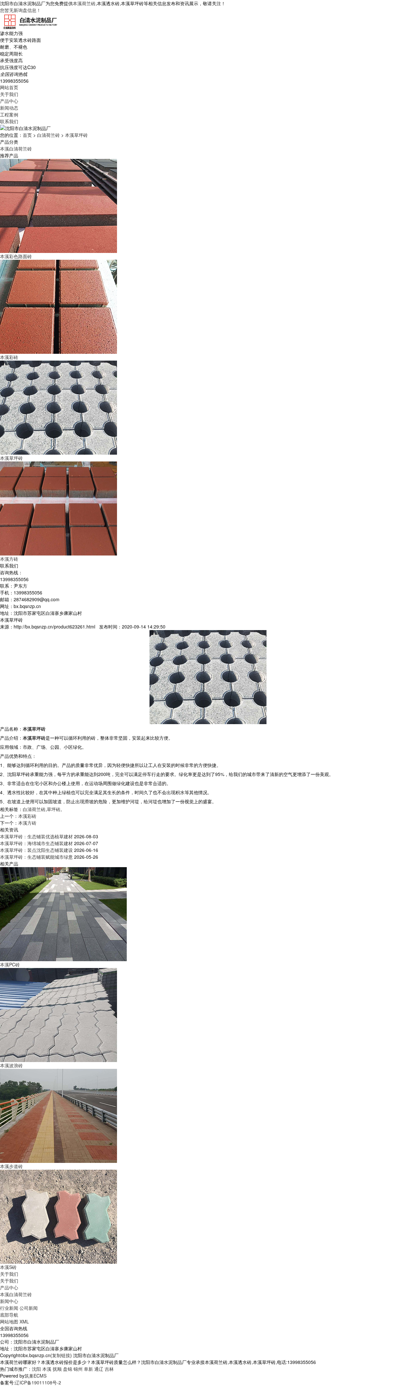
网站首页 (9, 87)
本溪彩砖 (27, 816)
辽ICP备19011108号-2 (38, 1382)
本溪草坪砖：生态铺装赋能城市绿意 (36, 857)
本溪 (46, 1369)
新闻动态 (9, 107)
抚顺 (57, 1369)
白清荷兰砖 (48, 135)
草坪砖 (53, 809)
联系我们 (9, 121)
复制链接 (61, 1355)
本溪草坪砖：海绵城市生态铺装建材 (36, 843)
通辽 (98, 1369)
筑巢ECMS (35, 1375)
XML (24, 1321)
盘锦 (67, 1369)
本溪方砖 (27, 822)
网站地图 (9, 1321)
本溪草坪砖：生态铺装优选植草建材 (36, 836)
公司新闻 (29, 1308)
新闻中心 (9, 1301)
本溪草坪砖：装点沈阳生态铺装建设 (36, 850)
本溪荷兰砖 (84, 3)
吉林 (109, 1369)
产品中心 (9, 101)
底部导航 (9, 1314)
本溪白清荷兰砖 (16, 148)
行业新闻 (9, 1308)
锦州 (78, 1369)
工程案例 (9, 114)
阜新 (88, 1369)
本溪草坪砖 (76, 135)
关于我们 (9, 94)
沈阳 (36, 1369)
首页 (27, 135)
